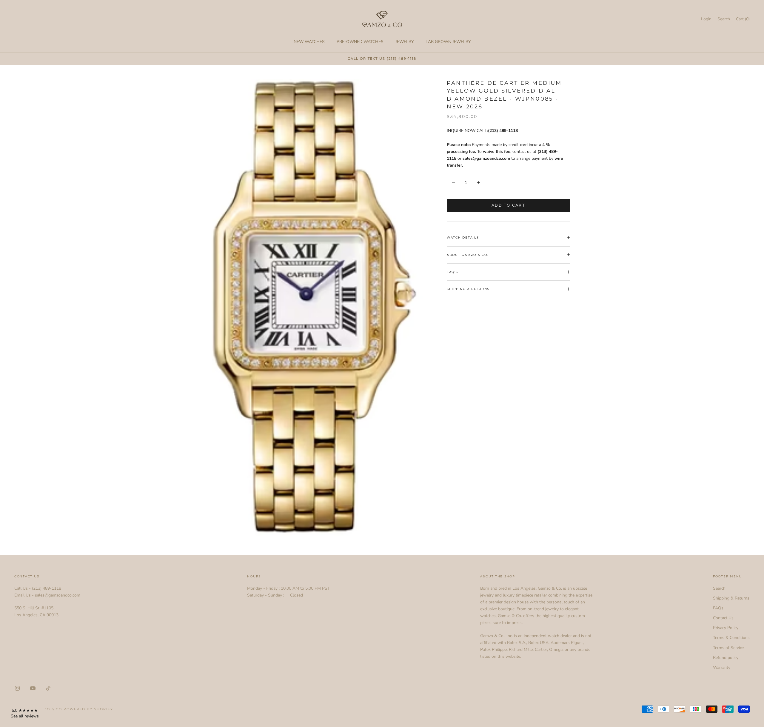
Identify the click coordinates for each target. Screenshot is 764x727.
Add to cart (508, 205)
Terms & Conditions (731, 637)
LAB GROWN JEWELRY (448, 41)
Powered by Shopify (88, 709)
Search (719, 588)
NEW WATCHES (309, 41)
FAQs (718, 608)
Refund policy (725, 657)
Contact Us (723, 618)
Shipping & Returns (731, 598)
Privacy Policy (725, 628)
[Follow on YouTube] (33, 688)
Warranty (721, 667)
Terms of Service (728, 648)
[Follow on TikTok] (48, 688)
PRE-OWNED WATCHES (360, 41)
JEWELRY (404, 41)
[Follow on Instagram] (17, 688)
